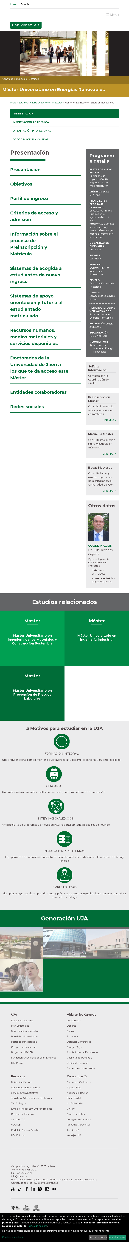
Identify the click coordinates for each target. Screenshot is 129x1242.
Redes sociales (27, 406)
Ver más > (109, 420)
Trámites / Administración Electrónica (31, 1098)
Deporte (71, 1025)
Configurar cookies (12, 1237)
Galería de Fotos (76, 1114)
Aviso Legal (41, 1179)
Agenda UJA (74, 1087)
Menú (112, 15)
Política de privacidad (61, 1179)
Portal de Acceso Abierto (25, 1130)
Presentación (25, 169)
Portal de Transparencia (24, 1041)
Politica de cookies (37, 1226)
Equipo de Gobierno (22, 1020)
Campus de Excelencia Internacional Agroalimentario (26, 1208)
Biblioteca (72, 1036)
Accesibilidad (26, 1179)
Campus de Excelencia (23, 1047)
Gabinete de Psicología (79, 1057)
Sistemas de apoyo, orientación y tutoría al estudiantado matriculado (36, 305)
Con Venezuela (26, 25)
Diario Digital (74, 1098)
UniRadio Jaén (75, 1103)
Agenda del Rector (77, 1093)
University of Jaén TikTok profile (19, 1189)
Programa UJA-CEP (22, 1052)
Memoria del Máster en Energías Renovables (104, 348)
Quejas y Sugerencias (46, 1182)
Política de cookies (85, 1179)
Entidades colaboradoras (38, 392)
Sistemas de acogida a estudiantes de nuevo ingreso (36, 275)
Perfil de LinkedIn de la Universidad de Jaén (33, 1189)
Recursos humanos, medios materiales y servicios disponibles (34, 337)
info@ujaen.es (19, 1176)
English (14, 4)
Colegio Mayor (75, 1047)
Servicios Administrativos (24, 1093)
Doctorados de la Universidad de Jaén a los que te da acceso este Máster (39, 367)
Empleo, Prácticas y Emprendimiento (31, 1108)
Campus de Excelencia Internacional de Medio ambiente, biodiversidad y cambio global (36, 1208)
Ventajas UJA (74, 1135)
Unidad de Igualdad (77, 1063)
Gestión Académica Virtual (25, 1087)
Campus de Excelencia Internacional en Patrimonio (15, 1208)
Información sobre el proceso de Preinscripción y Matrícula (34, 243)
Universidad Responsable (25, 1031)
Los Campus (74, 1020)
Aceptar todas (117, 1237)
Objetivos (21, 184)
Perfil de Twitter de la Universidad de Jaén (40, 1189)
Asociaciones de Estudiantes (82, 1052)
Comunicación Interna (79, 1082)
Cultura (71, 1031)
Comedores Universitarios (81, 1068)
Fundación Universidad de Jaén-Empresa (33, 1057)
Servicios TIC (18, 1119)
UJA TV (71, 1108)
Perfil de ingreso (29, 198)
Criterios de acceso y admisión (34, 216)
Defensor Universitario (79, 1041)
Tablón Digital (18, 1103)
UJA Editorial (18, 1135)
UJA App (16, 1124)
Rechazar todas (98, 1237)
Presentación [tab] (23, 113)
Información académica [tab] (31, 122)
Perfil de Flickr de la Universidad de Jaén (54, 1189)
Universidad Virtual (21, 1082)
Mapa (14, 1179)
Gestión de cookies (21, 1182)
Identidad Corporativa (78, 1124)
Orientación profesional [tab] (32, 130)
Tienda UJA (73, 1130)
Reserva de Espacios (22, 1114)
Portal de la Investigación (25, 1036)
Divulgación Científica (79, 1119)
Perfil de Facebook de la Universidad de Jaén (26, 1189)
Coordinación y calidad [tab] (31, 139)
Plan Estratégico (20, 1025)
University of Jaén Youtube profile (12, 1189)
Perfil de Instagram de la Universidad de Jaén (47, 1189)
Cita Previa (17, 1063)
